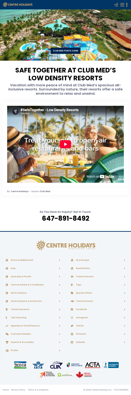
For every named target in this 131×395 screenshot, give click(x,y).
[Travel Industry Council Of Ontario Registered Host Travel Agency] (20, 364)
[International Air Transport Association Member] (39, 364)
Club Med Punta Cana (65, 50)
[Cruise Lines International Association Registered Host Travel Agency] (57, 364)
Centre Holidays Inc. (101, 389)
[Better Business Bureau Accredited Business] (111, 364)
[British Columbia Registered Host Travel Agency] (75, 364)
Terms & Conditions (38, 389)
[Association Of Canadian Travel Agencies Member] (93, 364)
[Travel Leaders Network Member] (48, 374)
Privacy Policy (18, 389)
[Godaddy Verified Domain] (66, 374)
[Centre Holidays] (17, 5)
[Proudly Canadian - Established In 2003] (83, 374)
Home (6, 389)
